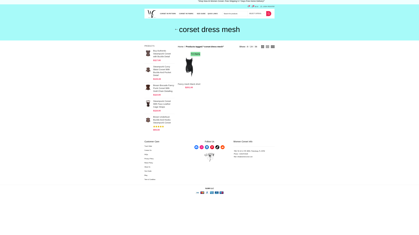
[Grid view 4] (267, 47)
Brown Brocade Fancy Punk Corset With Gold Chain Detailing (163, 88)
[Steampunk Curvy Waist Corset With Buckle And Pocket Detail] (148, 73)
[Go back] (176, 29)
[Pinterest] (212, 147)
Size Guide (147, 171)
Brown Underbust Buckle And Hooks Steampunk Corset (162, 120)
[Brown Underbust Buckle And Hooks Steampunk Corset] (148, 123)
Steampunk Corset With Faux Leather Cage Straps (162, 104)
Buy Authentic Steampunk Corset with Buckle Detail (162, 54)
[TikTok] (217, 147)
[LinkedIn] (207, 147)
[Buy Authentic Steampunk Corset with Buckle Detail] (148, 55)
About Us (147, 167)
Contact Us (148, 150)
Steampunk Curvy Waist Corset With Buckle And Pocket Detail (162, 70)
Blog (145, 175)
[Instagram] (202, 147)
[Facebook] (196, 147)
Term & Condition (149, 179)
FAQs (146, 154)
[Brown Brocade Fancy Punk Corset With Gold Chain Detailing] (148, 90)
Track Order (148, 146)
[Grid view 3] (262, 47)
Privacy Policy (149, 158)
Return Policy (148, 163)
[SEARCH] (268, 13)
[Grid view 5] (273, 47)
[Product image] (189, 67)
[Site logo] (152, 13)
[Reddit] (223, 147)
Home (181, 46)
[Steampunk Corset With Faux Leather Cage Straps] (148, 106)
